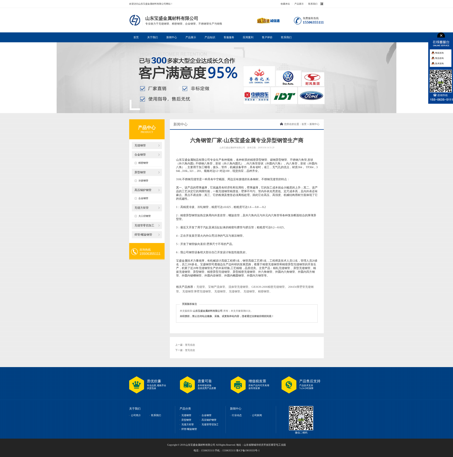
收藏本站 (285, 3)
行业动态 (237, 415)
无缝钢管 (140, 145)
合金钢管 (140, 154)
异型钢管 (140, 172)
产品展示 (299, 3)
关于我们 (152, 37)
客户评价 (267, 37)
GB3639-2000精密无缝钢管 (268, 286)
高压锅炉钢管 (142, 190)
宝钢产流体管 (216, 286)
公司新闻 (257, 415)
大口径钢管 (144, 216)
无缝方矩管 (141, 207)
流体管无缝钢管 (238, 286)
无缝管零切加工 (144, 225)
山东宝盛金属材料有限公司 (135, 20)
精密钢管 (143, 163)
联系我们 (312, 3)
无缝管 (200, 286)
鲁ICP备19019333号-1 (248, 450)
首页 (136, 37)
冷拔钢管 (143, 180)
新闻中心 (171, 37)
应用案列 (248, 37)
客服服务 (229, 37)
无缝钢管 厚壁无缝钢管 (196, 291)
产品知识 (210, 37)
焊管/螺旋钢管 (143, 234)
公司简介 (136, 415)
